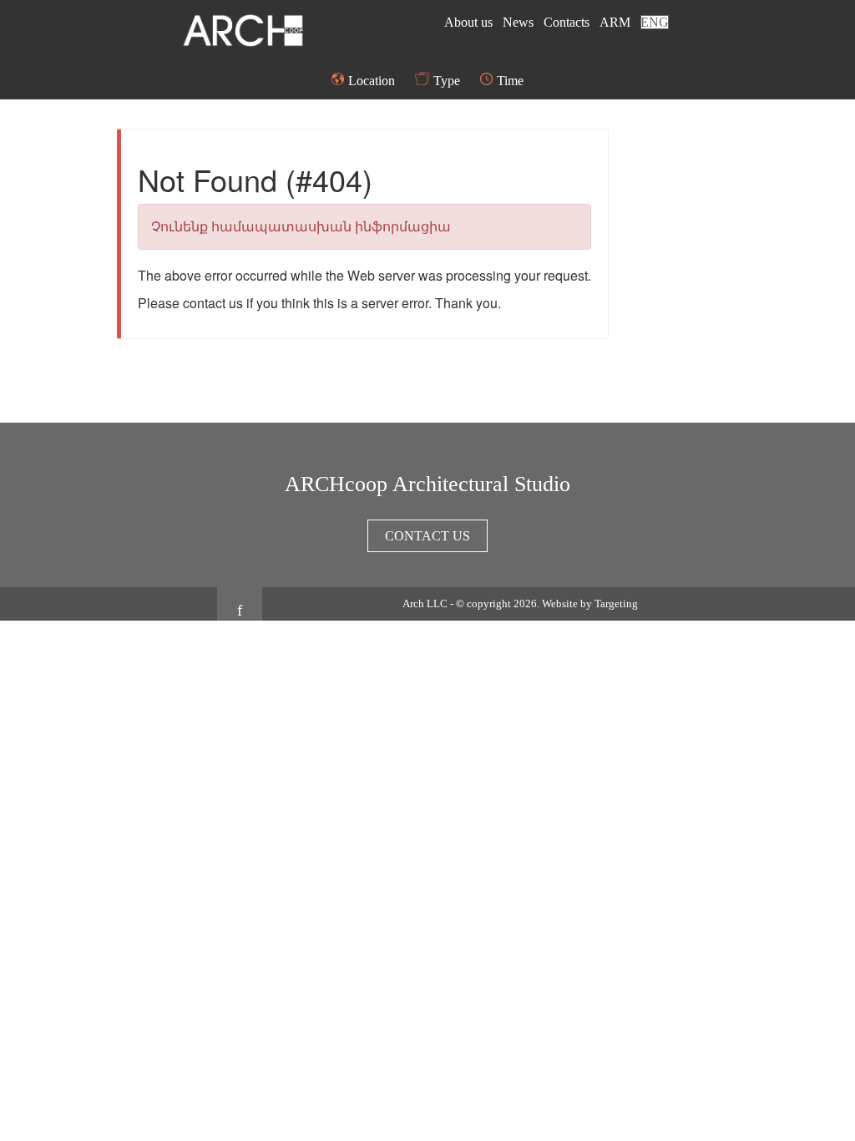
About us (470, 22)
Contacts (568, 22)
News (520, 22)
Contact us (427, 536)
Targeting (616, 603)
